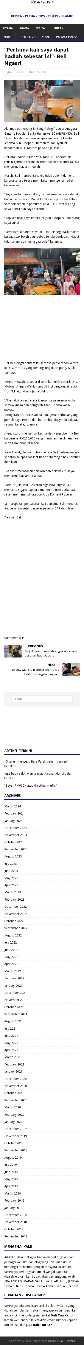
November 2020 (15, 1086)
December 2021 (15, 993)
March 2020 (12, 1107)
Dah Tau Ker (37, 72)
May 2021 (11, 1043)
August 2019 (13, 1157)
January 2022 (13, 985)
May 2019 (11, 1179)
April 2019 (11, 1186)
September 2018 (15, 1236)
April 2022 (11, 964)
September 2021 (15, 1014)
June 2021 (11, 1035)
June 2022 (11, 950)
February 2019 (14, 1200)
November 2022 (15, 914)
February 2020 (14, 1114)
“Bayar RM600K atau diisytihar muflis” (30, 785)
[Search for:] (42, 699)
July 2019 (10, 1165)
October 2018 (13, 1229)
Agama (24, 28)
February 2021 (14, 1064)
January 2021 (13, 1071)
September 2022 (15, 928)
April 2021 (11, 1050)
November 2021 (15, 1000)
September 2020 (15, 1100)
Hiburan (57, 28)
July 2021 (10, 1028)
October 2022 (13, 921)
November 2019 (15, 1136)
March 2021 (12, 1057)
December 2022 (15, 906)
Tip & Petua (27, 36)
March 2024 (12, 806)
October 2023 (13, 842)
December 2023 (15, 828)
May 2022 (11, 957)
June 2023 (11, 871)
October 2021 (13, 1007)
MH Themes (68, 1341)
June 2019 (11, 1172)
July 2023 (10, 864)
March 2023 (12, 892)
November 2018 (15, 1222)
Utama (8, 28)
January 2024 (13, 821)
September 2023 (15, 849)
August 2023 (13, 856)
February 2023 (14, 899)
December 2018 (15, 1215)
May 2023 (11, 878)
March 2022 (12, 971)
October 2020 (13, 1093)
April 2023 (11, 885)
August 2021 (13, 1021)
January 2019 (13, 1208)
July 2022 (10, 942)
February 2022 (14, 978)
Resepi (7, 36)
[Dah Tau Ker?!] (42, 2)
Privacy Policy (67, 36)
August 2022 (13, 935)
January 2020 (13, 1122)
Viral (46, 36)
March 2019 (12, 1193)
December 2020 (15, 1079)
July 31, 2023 (15, 72)
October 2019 (13, 1143)
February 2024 (14, 813)
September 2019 (15, 1150)
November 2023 (15, 835)
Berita (40, 28)
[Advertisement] (42, 329)
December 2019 (15, 1129)
